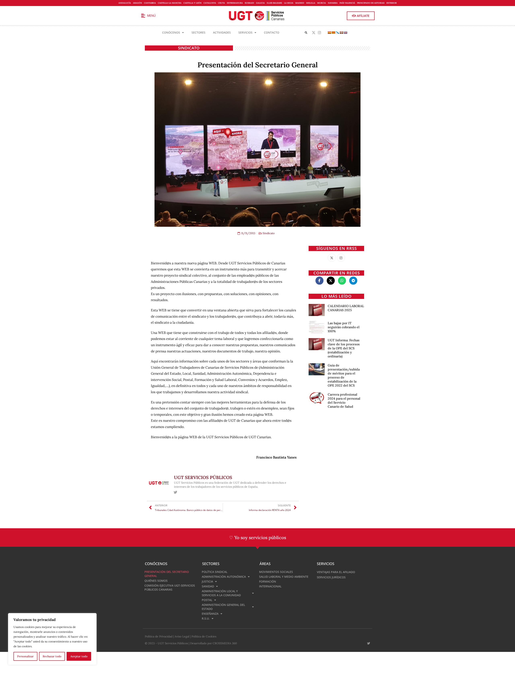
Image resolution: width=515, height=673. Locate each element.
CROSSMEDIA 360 (225, 643)
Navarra (333, 3)
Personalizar (25, 656)
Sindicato (189, 48)
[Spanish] (329, 32)
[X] (332, 258)
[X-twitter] (314, 33)
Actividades (222, 32)
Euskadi (249, 3)
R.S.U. (206, 618)
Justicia (207, 581)
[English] (345, 32)
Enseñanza (210, 614)
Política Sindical (214, 572)
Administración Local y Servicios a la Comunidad (221, 593)
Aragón (137, 3)
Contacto (271, 32)
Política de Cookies (204, 636)
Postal (207, 600)
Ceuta (221, 3)
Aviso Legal (182, 636)
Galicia (260, 3)
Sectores (198, 32)
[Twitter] (175, 492)
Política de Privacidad (158, 636)
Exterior (391, 3)
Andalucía (124, 3)
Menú (151, 15)
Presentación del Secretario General (166, 574)
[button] (306, 32)
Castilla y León (192, 3)
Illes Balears (274, 3)
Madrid (299, 3)
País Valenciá (347, 3)
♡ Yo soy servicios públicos (257, 537)
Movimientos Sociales (276, 572)
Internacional (270, 586)
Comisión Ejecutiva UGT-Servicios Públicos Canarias (169, 587)
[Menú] (143, 15)
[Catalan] (333, 32)
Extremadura (235, 3)
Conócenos (171, 32)
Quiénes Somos (156, 581)
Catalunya (210, 3)
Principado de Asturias (370, 3)
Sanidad (208, 586)
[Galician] (337, 32)
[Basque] (341, 32)
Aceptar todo (79, 656)
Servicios (245, 32)
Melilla (310, 3)
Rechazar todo (52, 656)
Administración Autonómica (224, 577)
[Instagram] (319, 33)
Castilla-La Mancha (169, 3)
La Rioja (288, 3)
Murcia (321, 3)
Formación (267, 581)
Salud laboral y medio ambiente (283, 577)
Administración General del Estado (223, 607)
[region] (52, 639)
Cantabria (150, 3)
